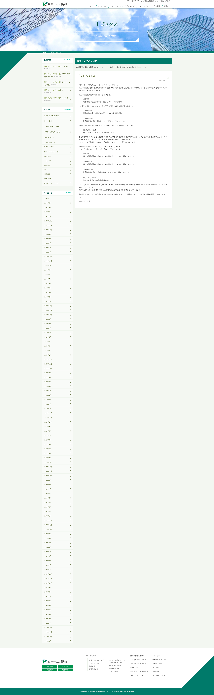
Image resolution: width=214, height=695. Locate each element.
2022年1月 (47, 409)
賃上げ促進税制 (88, 76)
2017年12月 (48, 628)
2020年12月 (48, 467)
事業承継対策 (93, 669)
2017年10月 (48, 637)
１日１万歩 (56, 99)
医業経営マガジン (49, 146)
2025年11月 (48, 225)
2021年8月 (47, 431)
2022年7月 (47, 382)
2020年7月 (47, 489)
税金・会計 (47, 156)
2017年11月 (48, 632)
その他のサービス (115, 668)
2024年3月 (47, 292)
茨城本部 (49, 670)
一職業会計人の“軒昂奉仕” (139, 671)
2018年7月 (47, 596)
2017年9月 (47, 641)
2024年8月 (47, 274)
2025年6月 (47, 248)
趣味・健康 (47, 178)
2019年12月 (48, 520)
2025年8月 (47, 239)
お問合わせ (156, 671)
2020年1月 (47, 516)
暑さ (53, 91)
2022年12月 (48, 359)
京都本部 (65, 666)
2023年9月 (47, 319)
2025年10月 (48, 230)
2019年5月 (47, 552)
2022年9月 (47, 373)
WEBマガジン (49, 137)
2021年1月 (47, 462)
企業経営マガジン (49, 142)
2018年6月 (47, 601)
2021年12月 (48, 413)
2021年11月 (48, 417)
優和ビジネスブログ (51, 183)
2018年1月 (47, 623)
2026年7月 (47, 198)
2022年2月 (47, 404)
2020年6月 (47, 493)
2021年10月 (48, 422)
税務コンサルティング (96, 660)
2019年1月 (47, 569)
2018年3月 (47, 614)
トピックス (48, 121)
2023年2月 (47, 350)
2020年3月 (47, 507)
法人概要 (155, 667)
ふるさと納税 (113, 671)
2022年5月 (47, 391)
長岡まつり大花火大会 (57, 83)
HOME (45, 52)
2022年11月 (48, 364)
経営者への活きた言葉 (52, 132)
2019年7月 (47, 543)
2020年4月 (47, 502)
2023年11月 (48, 310)
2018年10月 (48, 583)
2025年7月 (47, 243)
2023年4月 (47, 341)
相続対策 (92, 666)
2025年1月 (47, 252)
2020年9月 (47, 480)
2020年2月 (47, 511)
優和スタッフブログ (51, 152)
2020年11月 (48, 471)
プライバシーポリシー (160, 675)
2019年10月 (48, 529)
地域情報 (47, 165)
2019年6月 (47, 547)
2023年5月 (47, 337)
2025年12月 (48, 221)
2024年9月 (47, 270)
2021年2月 (47, 458)
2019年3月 (47, 561)
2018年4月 (47, 610)
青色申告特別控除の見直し (57, 75)
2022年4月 (47, 395)
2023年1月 (47, 355)
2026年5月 (47, 207)
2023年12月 (48, 306)
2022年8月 (47, 377)
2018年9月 (47, 587)
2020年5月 (47, 498)
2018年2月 (47, 619)
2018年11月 (48, 578)
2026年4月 (47, 212)
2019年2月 (47, 565)
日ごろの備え (57, 67)
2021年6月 (47, 440)
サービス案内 (91, 656)
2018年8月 (47, 592)
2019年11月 (48, 525)
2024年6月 (47, 283)
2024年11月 (48, 261)
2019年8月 (47, 538)
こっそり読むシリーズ (52, 126)
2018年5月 (47, 605)
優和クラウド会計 (115, 665)
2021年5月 (47, 444)
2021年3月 (47, 453)
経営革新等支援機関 (51, 116)
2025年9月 (47, 234)
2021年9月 (47, 426)
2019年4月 (47, 556)
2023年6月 (47, 333)
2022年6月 (47, 386)
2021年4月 (47, 449)
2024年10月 (48, 265)
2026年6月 (47, 203)
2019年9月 (47, 534)
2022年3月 (47, 400)
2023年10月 (48, 315)
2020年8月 (47, 485)
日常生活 (47, 174)
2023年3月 (47, 346)
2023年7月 (47, 328)
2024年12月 (48, 257)
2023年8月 (47, 324)
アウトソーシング (95, 663)
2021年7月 (47, 435)
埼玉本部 (65, 670)
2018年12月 (48, 574)
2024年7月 (47, 279)
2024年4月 (47, 288)
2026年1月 (47, 216)
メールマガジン (157, 663)
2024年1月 (47, 301)
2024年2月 (47, 297)
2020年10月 (48, 476)
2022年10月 (48, 368)
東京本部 (49, 666)
